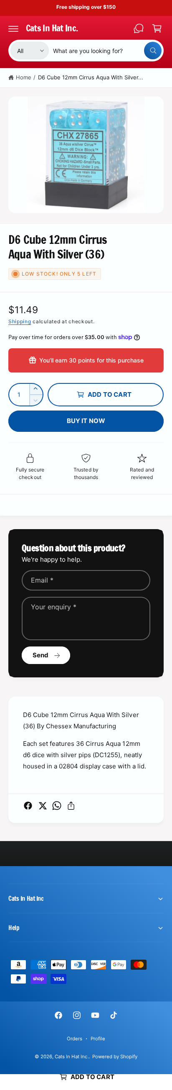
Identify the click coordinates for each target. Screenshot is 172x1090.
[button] (13, 28)
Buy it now (86, 421)
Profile (98, 1039)
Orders (74, 1039)
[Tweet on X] (43, 806)
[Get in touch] (138, 28)
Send (41, 655)
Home (23, 77)
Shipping (19, 321)
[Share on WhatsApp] (57, 806)
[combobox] (107, 50)
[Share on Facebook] (28, 806)
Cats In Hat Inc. (72, 1057)
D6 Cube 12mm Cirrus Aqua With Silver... (91, 77)
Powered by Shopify (114, 1057)
